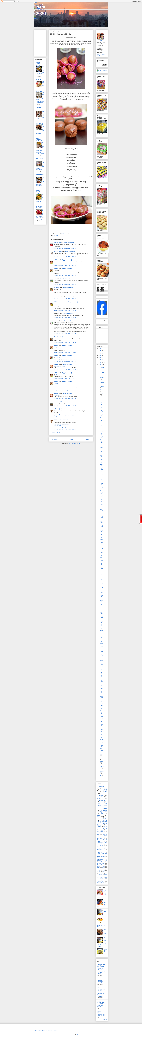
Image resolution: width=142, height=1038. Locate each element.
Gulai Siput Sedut (105, 951)
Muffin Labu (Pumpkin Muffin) (101, 481)
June (101, 393)
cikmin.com (100, 987)
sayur (99, 815)
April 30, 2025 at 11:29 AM (70, 416)
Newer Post (53, 439)
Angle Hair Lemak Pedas (101, 636)
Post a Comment (56, 432)
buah (104, 870)
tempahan (100, 795)
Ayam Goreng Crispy (101, 468)
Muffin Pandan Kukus (80, 92)
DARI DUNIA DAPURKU (39, 207)
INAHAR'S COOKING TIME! (38, 192)
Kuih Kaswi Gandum (101, 594)
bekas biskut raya (58, 425)
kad (104, 875)
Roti (105, 791)
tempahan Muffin (100, 881)
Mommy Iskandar (99, 1012)
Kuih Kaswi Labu (101, 504)
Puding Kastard (101, 646)
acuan (105, 874)
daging (105, 828)
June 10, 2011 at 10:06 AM (70, 248)
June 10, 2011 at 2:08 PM (70, 405)
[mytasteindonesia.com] (102, 71)
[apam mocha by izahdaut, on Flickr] (71, 89)
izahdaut (56, 260)
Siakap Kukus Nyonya (101, 605)
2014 (100, 357)
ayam (102, 802)
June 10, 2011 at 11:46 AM (70, 342)
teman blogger (101, 856)
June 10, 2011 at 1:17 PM (70, 398)
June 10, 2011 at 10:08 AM (70, 256)
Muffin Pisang (100, 833)
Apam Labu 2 (101, 399)
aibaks (99, 1001)
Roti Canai (101, 750)
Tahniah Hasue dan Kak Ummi (101, 686)
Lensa (103, 873)
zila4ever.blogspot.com (40, 175)
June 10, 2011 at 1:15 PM (70, 369)
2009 (100, 778)
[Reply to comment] (69, 242)
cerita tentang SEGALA (101, 979)
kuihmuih (100, 787)
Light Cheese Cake (101, 722)
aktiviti (101, 845)
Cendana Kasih (58, 251)
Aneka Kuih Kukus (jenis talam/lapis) (102, 805)
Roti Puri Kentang (101, 615)
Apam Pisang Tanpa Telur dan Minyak (101, 567)
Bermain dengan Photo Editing (101, 702)
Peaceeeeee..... (101, 420)
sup (106, 860)
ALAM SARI (39, 91)
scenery (98, 879)
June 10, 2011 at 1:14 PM (70, 352)
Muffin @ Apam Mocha (101, 671)
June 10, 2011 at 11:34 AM (70, 333)
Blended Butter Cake (101, 743)
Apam (55, 235)
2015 (100, 355)
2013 (100, 359)
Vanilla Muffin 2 (101, 434)
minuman (101, 855)
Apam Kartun (100, 864)
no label (99, 871)
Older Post (89, 439)
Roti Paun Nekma (101, 524)
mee (98, 834)
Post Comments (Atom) (74, 443)
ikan (102, 830)
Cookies (104, 818)
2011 (100, 364)
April (101, 758)
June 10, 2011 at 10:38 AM (70, 298)
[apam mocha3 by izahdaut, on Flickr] (71, 224)
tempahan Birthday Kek (102, 811)
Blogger (79, 1034)
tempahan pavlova (100, 882)
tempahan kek (102, 800)
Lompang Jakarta (101, 625)
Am (106, 817)
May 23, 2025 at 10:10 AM (70, 429)
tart (104, 879)
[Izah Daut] (102, 314)
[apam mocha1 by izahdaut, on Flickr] (71, 145)
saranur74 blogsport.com (39, 109)
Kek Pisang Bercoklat (101, 514)
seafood (104, 834)
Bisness (99, 857)
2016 (100, 353)
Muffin (58, 235)
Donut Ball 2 (101, 541)
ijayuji (55, 401)
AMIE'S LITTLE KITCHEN (38, 64)
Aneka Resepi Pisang (102, 821)
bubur (103, 869)
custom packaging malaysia (60, 427)
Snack (103, 867)
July (101, 389)
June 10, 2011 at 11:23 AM (70, 310)
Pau (102, 861)
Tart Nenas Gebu (105, 912)
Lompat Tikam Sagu (101, 534)
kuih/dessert (100, 831)
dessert (99, 797)
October (102, 377)
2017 (100, 350)
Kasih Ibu (56, 336)
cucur (98, 850)
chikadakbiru (58, 375)
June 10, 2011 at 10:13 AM (70, 284)
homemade (100, 859)
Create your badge (101, 315)
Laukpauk (99, 852)
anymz (55, 320)
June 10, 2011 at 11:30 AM (70, 317)
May (101, 754)
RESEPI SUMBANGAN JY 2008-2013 (39, 140)
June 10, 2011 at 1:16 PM (70, 378)
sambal (99, 860)
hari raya (100, 875)
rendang (101, 878)
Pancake (99, 838)
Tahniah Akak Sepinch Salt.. (101, 410)
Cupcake (105, 871)
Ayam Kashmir (101, 662)
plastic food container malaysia (61, 424)
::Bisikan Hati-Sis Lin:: (101, 965)
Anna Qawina (57, 242)
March (102, 761)
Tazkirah (100, 874)
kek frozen (99, 877)
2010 (100, 775)
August (102, 386)
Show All (43, 222)
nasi (105, 826)
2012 (100, 362)
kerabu (105, 877)
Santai (98, 867)
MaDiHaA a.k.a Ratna (59, 302)
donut (102, 813)
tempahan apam (101, 863)
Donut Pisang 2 (101, 442)
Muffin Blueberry (102, 853)
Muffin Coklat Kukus (101, 550)
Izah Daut (99, 300)
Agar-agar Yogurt (101, 459)
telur (98, 869)
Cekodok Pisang (101, 655)
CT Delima (56, 287)
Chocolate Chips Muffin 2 (101, 732)
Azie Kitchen (39, 123)
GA (99, 873)
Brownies (99, 846)
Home (71, 439)
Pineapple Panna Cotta (101, 584)
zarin (55, 278)
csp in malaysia (57, 414)
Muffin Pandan (101, 866)
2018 (100, 348)
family (99, 826)
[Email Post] (68, 233)
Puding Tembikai (101, 713)
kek (105, 789)
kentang (99, 870)
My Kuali (38, 80)
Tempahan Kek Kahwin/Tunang (102, 843)
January (102, 771)
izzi (55, 409)
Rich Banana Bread (101, 495)
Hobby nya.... (101, 450)
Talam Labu (101, 427)
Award (105, 808)
